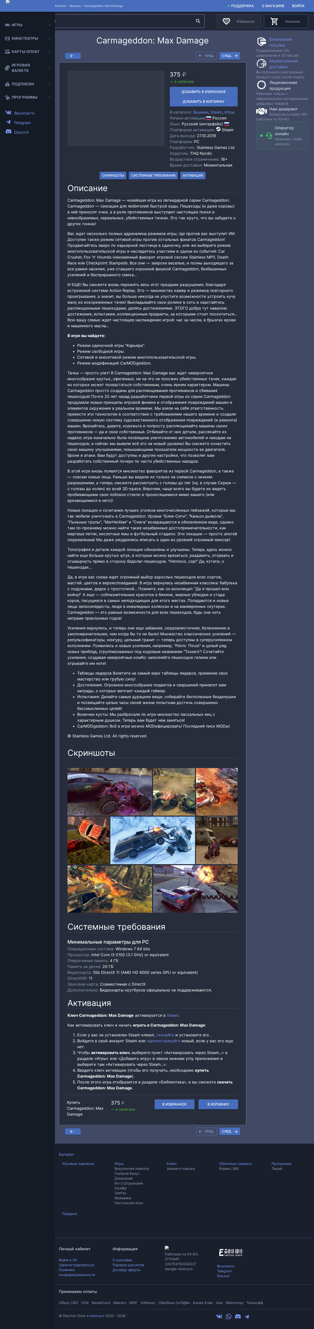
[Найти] (198, 21)
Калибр (121, 1188)
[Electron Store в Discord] (238, 1318)
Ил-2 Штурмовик (129, 1183)
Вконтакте (225, 1266)
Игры (229, 112)
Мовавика (123, 1198)
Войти (298, 6)
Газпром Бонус (127, 1173)
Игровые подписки (78, 1163)
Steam (216, 112)
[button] (116, 108)
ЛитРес (121, 1193)
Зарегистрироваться (76, 1265)
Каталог (66, 1154)
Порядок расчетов (128, 1265)
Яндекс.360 (229, 1168)
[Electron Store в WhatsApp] (228, 1318)
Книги (171, 1163)
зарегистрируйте (163, 1040)
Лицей (277, 1168)
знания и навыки (181, 1168)
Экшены (75, 6)
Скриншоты (113, 175)
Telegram (224, 1271)
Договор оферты (127, 1270)
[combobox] (117, 21)
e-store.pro (96, 1316)
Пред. (209, 56)
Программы (282, 1163)
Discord (223, 1276)
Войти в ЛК (68, 1260)
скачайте (165, 1034)
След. (227, 56)
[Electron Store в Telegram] (247, 1318)
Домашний (123, 1178)
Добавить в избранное (204, 92)
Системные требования (153, 175)
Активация (193, 175)
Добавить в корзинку (203, 101)
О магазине (273, 6)
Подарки (69, 1214)
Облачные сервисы (235, 1163)
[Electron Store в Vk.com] (219, 1318)
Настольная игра (129, 1203)
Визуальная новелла (132, 1168)
